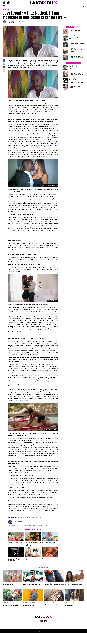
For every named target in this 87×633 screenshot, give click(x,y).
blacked (23, 517)
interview (28, 517)
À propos (46, 625)
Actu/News (29, 6)
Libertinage (45, 6)
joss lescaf (34, 517)
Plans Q (52, 6)
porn (39, 517)
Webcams (58, 6)
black (18, 517)
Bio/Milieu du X (37, 6)
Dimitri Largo (12, 22)
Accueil (40, 625)
